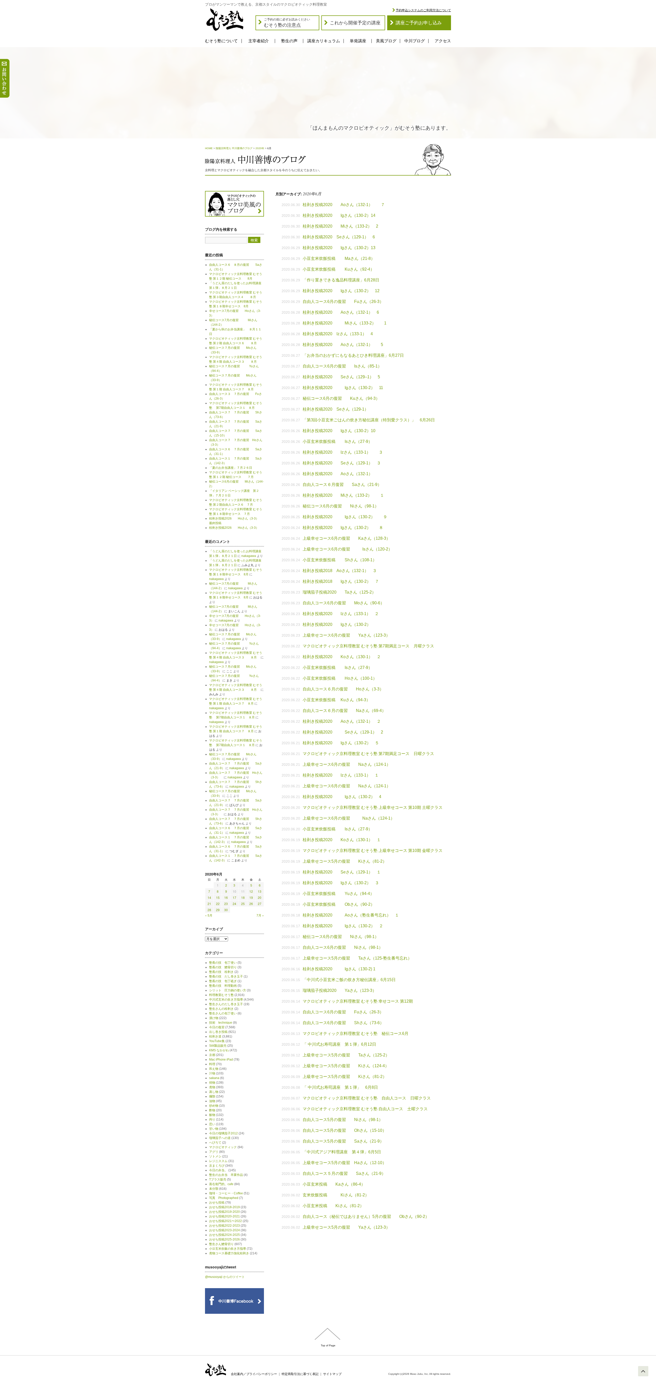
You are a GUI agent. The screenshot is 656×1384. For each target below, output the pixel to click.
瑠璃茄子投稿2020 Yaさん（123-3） (339, 990)
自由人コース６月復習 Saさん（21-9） (342, 484)
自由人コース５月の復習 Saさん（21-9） (344, 1173)
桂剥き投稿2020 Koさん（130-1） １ (342, 840)
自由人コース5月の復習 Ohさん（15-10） (344, 1130)
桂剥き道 (215, 1036)
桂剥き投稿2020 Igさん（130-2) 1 (339, 969)
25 (243, 903)
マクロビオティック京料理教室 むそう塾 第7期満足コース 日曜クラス (368, 753)
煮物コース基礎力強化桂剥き (229, 1253)
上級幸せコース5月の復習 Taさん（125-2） (346, 1055)
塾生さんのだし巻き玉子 (226, 1004)
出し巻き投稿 (218, 1032)
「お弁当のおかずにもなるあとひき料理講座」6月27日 (353, 355)
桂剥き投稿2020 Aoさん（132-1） (338, 474)
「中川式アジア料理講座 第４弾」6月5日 (342, 1152)
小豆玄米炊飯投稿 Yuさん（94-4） (338, 893)
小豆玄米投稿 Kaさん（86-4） (334, 1184)
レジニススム (218, 1161)
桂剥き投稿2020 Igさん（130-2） (337, 624)
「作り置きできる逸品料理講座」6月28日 (341, 280)
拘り (212, 1119)
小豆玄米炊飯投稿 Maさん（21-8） (339, 258)
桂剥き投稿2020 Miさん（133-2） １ (343, 495)
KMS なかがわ (219, 1050)
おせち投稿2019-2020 (224, 1212)
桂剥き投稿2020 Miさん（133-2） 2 (340, 226)
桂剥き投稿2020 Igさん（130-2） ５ (341, 743)
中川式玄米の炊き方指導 (226, 999)
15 (218, 897)
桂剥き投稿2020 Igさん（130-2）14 (339, 215)
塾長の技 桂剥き (221, 972)
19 (251, 897)
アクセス (443, 41)
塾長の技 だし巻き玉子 (226, 976)
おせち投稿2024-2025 (224, 1235)
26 (251, 903)
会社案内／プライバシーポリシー (254, 1374)
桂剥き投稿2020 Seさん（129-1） (338, 409)
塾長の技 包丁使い (223, 962)
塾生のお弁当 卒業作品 (226, 1175)
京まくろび (216, 1165)
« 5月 (208, 915)
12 (251, 891)
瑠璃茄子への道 (220, 1138)
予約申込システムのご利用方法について (423, 10)
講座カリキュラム (323, 41)
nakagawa (248, 556)
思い (212, 1124)
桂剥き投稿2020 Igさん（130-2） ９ (345, 517)
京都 (212, 1055)
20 (259, 897)
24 (234, 903)
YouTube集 (217, 1041)
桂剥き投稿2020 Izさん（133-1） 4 (338, 334)
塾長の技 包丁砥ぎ (223, 981)
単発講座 (358, 41)
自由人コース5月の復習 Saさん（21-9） (343, 1141)
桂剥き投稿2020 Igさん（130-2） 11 (343, 387)
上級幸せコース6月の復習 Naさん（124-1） (347, 764)
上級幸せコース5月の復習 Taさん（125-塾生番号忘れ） (357, 958)
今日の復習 (216, 1027)
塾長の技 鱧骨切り (223, 967)
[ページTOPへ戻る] (643, 1371)
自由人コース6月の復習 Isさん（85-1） (344, 366)
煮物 (212, 1087)
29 (218, 910)
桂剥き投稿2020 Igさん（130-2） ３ (341, 883)
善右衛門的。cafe (221, 1184)
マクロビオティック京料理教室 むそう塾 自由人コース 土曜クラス (365, 1109)
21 (209, 903)
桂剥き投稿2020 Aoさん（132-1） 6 (341, 312)
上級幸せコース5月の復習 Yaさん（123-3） (346, 1227)
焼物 (212, 1082)
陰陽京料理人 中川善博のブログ (234, 148)
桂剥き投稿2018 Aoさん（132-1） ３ (340, 570)
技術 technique (220, 1022)
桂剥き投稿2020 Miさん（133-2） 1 (344, 323)
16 (226, 897)
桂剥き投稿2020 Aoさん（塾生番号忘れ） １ (351, 915)
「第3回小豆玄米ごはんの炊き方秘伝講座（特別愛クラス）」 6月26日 (369, 420)
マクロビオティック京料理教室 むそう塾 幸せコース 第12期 (358, 1001)
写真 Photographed (223, 1198)
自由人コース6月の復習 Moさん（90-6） (343, 603)
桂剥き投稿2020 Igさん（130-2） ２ (343, 926)
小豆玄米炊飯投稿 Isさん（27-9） (337, 441)
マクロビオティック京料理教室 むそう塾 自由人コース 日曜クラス (367, 1098)
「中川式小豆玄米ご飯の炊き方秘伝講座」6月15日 (349, 980)
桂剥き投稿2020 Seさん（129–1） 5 (341, 377)
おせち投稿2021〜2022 (225, 1221)
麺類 (212, 1096)
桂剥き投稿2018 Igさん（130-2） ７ (341, 581)
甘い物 (213, 1129)
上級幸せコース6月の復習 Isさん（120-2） (347, 549)
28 (209, 910)
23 (226, 903)
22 (218, 903)
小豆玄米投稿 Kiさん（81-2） (333, 1206)
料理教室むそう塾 (221, 995)
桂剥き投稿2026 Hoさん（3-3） (234, 528)
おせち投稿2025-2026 (224, 1239)
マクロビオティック (223, 1147)
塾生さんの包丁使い (223, 1013)
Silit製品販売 (218, 1045)
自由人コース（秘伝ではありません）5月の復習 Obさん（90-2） (366, 1216)
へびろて (215, 1142)
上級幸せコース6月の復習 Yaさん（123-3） (346, 635)
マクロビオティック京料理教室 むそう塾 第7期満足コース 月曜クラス (368, 646)
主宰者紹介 (258, 41)
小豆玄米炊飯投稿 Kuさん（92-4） (338, 269)
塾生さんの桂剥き (221, 1009)
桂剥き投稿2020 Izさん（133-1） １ (341, 775)
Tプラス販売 (217, 1179)
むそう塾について (221, 41)
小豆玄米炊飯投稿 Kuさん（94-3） (336, 700)
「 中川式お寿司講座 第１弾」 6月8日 (340, 1087)
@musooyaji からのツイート (225, 1277)
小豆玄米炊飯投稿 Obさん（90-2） (339, 904)
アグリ (213, 1152)
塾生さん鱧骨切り (221, 1244)
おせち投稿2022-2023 (224, 1225)
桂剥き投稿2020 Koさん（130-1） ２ (342, 657)
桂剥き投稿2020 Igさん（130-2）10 (339, 431)
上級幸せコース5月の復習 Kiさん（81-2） (345, 861)
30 (226, 910)
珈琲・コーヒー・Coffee (226, 1193)
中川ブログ (414, 41)
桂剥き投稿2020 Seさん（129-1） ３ (342, 463)
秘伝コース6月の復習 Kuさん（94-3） (341, 398)
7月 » (260, 915)
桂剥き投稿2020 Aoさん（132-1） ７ (344, 204)
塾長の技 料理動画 (223, 986)
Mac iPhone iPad (221, 1059)
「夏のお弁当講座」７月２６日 (232, 468)
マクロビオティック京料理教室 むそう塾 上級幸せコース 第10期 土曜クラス (373, 807)
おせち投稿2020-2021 (224, 1216)
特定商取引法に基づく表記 (300, 1374)
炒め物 (213, 1105)
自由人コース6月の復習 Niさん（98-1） (343, 947)
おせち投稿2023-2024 (224, 1230)
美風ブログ (386, 41)
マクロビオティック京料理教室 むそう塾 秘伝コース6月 (355, 1033)
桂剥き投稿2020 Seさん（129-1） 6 (339, 237)
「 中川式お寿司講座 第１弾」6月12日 (339, 1044)
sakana (214, 1078)
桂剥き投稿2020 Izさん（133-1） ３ (343, 452)
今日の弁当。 (218, 1170)
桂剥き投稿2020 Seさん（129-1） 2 (343, 732)
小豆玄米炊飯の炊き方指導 (227, 1248)
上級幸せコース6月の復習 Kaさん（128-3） (346, 538)
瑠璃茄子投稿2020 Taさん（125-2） (339, 592)
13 (259, 891)
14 (209, 897)
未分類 (213, 1188)
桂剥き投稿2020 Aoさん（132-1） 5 (343, 344)
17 (234, 897)
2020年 (259, 148)
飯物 (212, 1115)
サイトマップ (332, 1374)
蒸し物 (213, 1092)
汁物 (212, 1073)
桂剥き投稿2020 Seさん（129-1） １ (342, 872)
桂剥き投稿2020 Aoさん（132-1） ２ (342, 721)
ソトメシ (215, 1156)
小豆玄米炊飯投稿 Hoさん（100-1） (340, 678)
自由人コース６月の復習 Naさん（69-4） (344, 710)
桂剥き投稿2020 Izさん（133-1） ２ (341, 614)
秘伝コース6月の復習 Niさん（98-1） (341, 506)
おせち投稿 (216, 1202)
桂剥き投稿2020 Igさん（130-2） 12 (341, 291)
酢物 (212, 1110)
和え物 (213, 1069)
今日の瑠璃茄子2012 (223, 1133)
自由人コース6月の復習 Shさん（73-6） (343, 1023)
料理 (212, 1064)
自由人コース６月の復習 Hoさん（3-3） (343, 689)
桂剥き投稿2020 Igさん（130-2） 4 (342, 797)
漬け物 (213, 1018)
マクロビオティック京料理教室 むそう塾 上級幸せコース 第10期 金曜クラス (373, 850)
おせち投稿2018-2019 (224, 1207)
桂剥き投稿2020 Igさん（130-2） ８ (343, 527)
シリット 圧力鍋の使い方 (227, 990)
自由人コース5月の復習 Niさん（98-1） (343, 1119)
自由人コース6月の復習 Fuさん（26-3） (343, 301)
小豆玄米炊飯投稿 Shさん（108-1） (340, 560)
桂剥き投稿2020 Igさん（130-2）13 (339, 248)
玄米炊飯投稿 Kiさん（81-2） (336, 1195)
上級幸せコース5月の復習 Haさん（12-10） (344, 1163)
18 (243, 897)
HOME (209, 148)
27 (259, 903)
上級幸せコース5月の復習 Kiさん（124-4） (346, 1066)
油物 (212, 1101)
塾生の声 (289, 41)
